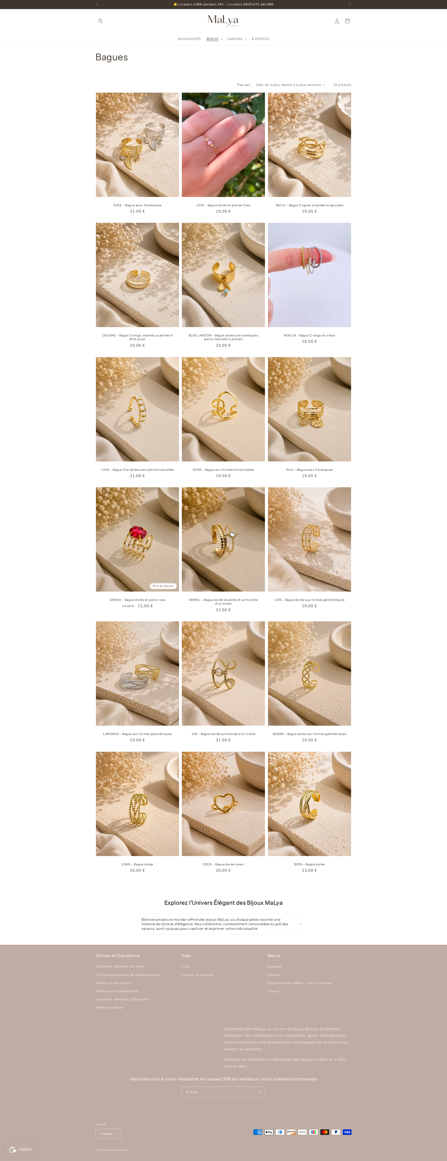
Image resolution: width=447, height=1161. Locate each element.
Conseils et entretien (197, 975)
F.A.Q (185, 967)
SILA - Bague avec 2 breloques (309, 469)
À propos (275, 967)
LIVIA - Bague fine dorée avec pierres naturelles (137, 469)
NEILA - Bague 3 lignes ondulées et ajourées (309, 205)
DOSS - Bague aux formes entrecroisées (223, 469)
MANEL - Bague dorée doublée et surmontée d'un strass (223, 602)
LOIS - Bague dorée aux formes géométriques (309, 600)
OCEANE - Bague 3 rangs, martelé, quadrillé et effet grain (137, 337)
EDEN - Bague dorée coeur (223, 864)
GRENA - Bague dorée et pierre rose (137, 600)
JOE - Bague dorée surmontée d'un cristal (223, 734)
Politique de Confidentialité (117, 991)
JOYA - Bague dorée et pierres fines (223, 205)
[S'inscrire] (260, 1092)
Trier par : (244, 85)
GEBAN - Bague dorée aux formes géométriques (309, 734)
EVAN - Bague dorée (137, 864)
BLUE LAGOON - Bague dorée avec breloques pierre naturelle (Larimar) (223, 337)
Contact (274, 991)
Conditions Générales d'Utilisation (122, 999)
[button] (100, 21)
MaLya (112, 1150)
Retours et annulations (113, 983)
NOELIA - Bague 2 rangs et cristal (309, 335)
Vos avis (274, 975)
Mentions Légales (109, 1007)
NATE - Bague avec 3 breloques (137, 205)
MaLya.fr (123, 1150)
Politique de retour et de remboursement (127, 975)
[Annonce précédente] (97, 4)
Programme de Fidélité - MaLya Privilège (300, 983)
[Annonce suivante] (350, 4)
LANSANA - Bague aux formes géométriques (137, 734)
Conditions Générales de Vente (119, 967)
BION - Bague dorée (309, 864)
